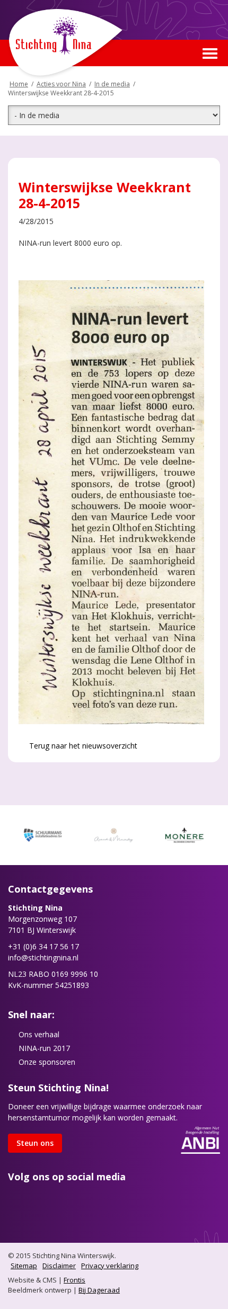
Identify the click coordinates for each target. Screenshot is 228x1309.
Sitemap (24, 1265)
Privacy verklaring (109, 1265)
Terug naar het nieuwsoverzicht (82, 746)
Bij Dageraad (99, 1290)
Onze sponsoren (47, 1062)
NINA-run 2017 (44, 1048)
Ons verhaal (39, 1034)
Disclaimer (59, 1265)
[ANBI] (200, 1139)
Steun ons (35, 1143)
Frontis (74, 1280)
